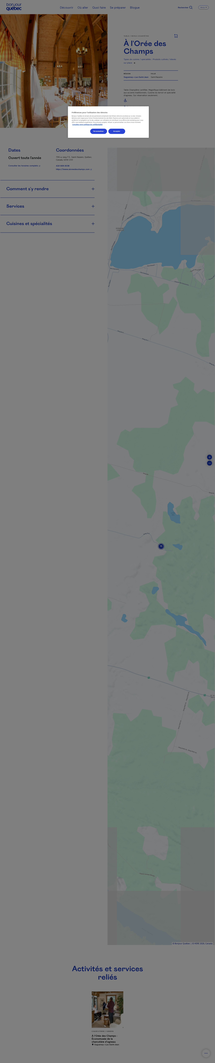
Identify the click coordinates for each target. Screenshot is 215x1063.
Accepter (116, 131)
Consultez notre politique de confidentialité (87, 124)
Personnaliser (98, 131)
